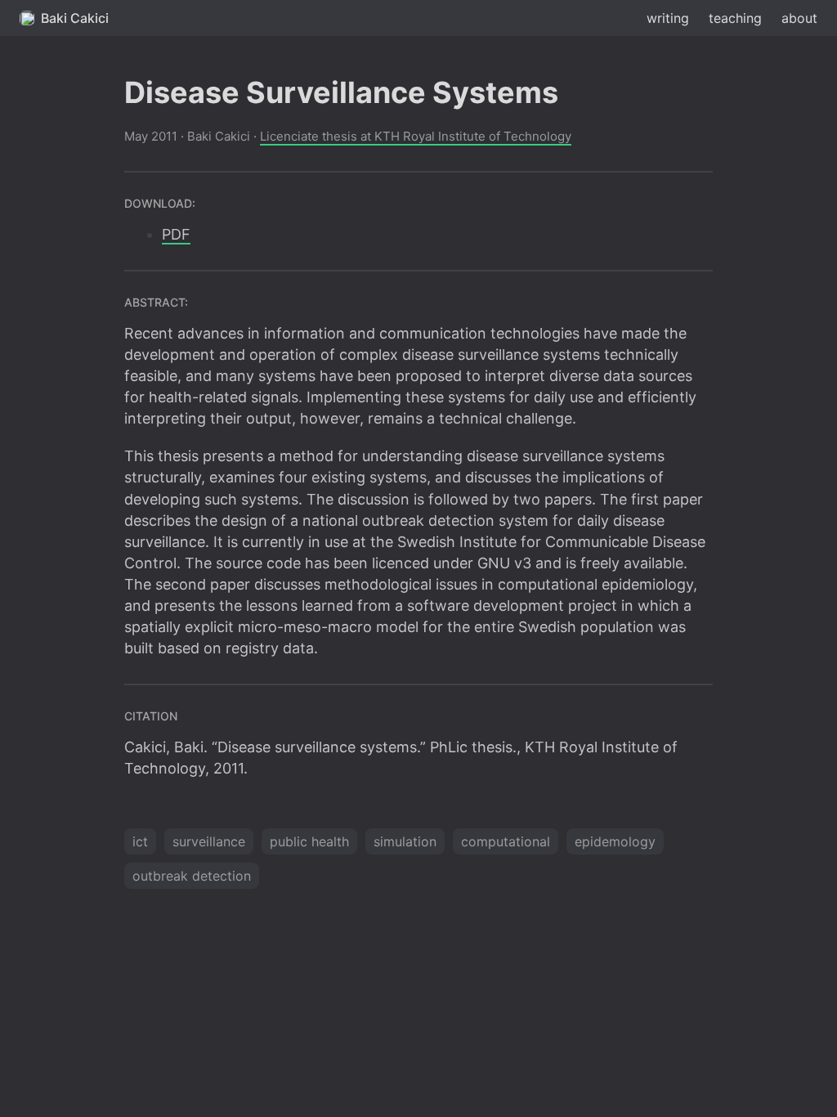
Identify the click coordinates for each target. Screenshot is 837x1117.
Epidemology (615, 841)
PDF (176, 234)
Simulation (405, 841)
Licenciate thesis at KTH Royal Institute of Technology (415, 136)
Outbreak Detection (191, 876)
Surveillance (208, 841)
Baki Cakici (75, 18)
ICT (140, 841)
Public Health (309, 841)
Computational (505, 841)
